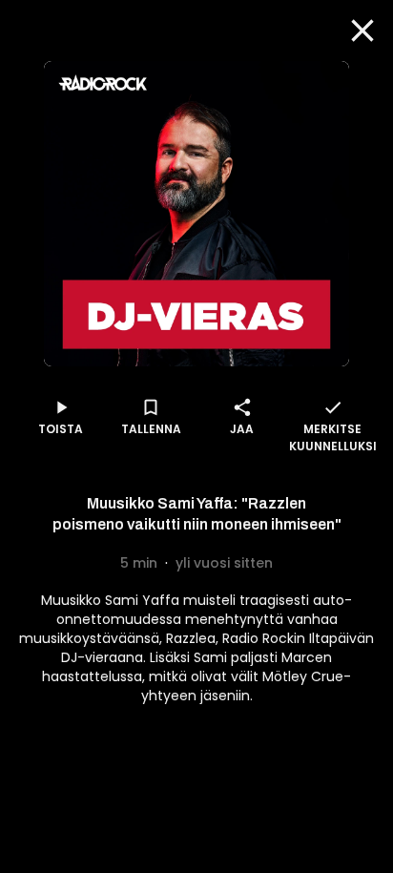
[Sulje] (362, 30)
